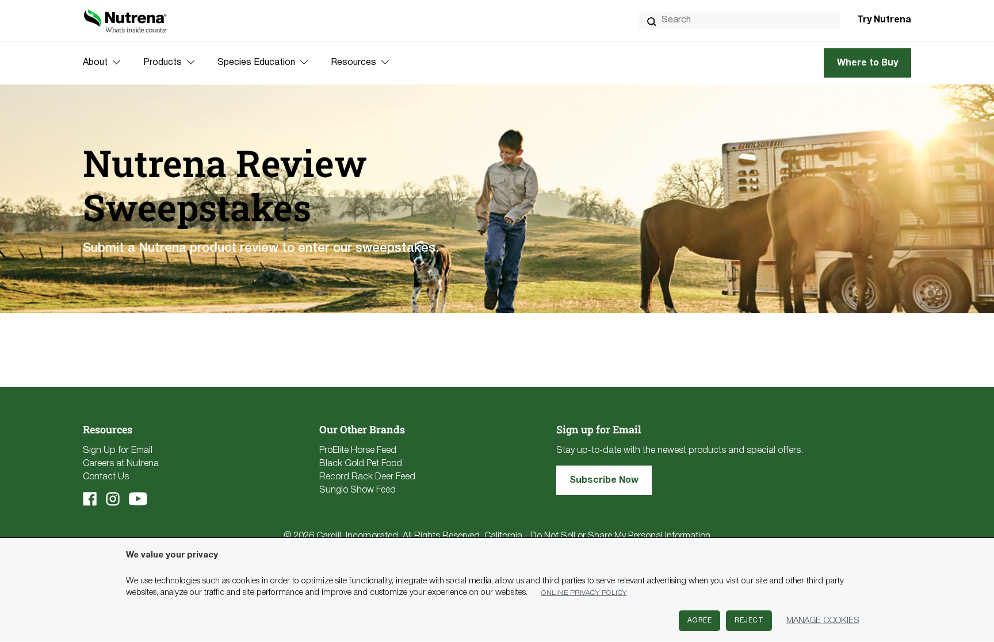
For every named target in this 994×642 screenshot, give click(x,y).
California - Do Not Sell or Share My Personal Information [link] (597, 536)
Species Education (256, 63)
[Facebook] (90, 499)
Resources (353, 63)
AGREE (699, 620)
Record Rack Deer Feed (367, 477)
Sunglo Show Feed (357, 490)
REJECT (749, 620)
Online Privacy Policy (584, 593)
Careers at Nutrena (121, 464)
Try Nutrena (884, 20)
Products (162, 63)
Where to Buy (867, 63)
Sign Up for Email (117, 451)
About (95, 63)
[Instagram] (113, 499)
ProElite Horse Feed (357, 451)
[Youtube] (138, 499)
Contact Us (106, 477)
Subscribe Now (604, 480)
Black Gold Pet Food (360, 464)
